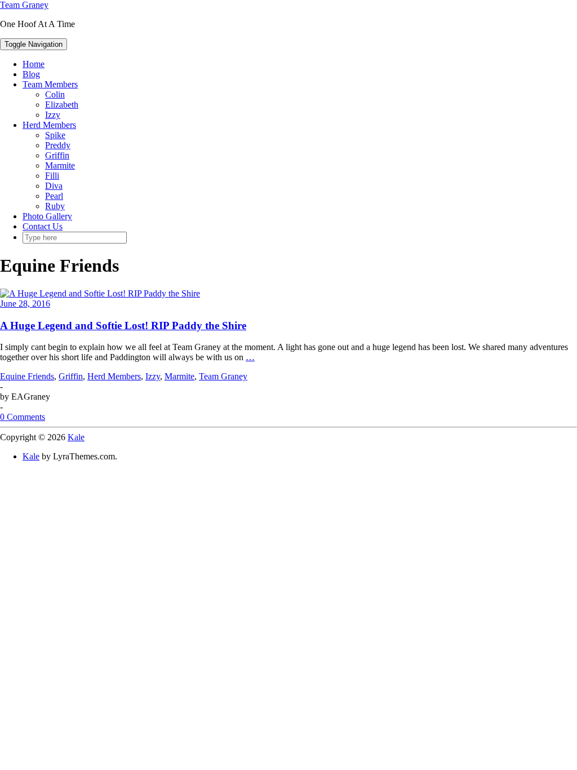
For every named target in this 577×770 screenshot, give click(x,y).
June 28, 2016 (25, 303)
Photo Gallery (47, 216)
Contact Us (43, 226)
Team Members (50, 84)
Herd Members (49, 125)
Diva (54, 186)
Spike (55, 135)
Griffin (57, 155)
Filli (52, 175)
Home (34, 64)
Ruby (55, 206)
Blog (31, 74)
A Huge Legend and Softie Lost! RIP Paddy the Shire (123, 325)
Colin (55, 94)
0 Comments (22, 417)
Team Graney (24, 5)
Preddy (57, 145)
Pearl (54, 196)
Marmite (60, 165)
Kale (76, 437)
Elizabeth (61, 104)
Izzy (52, 115)
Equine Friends (27, 376)
